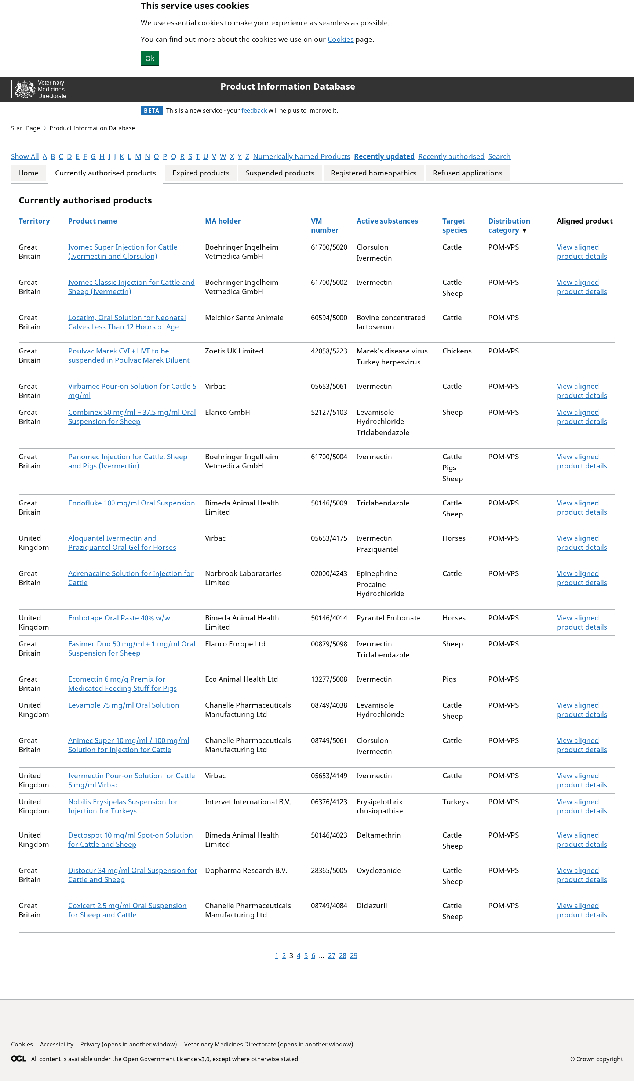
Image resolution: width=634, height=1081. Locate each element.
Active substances (387, 221)
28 (342, 955)
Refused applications (467, 173)
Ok (149, 58)
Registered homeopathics (373, 173)
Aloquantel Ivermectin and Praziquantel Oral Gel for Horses (122, 542)
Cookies (341, 39)
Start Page (25, 128)
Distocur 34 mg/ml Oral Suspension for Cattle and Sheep (132, 875)
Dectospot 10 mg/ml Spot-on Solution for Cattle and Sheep (130, 839)
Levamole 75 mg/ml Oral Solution (123, 705)
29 (353, 955)
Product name (92, 221)
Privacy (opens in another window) (128, 1044)
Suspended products (280, 173)
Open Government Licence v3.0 (166, 1059)
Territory (34, 221)
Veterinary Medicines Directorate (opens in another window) (268, 1044)
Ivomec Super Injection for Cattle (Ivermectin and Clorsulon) (123, 251)
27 (331, 955)
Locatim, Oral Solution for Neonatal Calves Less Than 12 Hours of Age (127, 322)
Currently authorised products (105, 173)
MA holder (223, 221)
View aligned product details (582, 251)
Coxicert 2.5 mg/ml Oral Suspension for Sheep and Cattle (127, 910)
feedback (254, 110)
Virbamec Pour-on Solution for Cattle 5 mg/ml (132, 390)
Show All (25, 156)
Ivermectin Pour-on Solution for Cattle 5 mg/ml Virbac (131, 780)
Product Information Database (288, 86)
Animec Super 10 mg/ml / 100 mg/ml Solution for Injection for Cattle (128, 745)
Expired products (200, 173)
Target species (454, 225)
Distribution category (509, 225)
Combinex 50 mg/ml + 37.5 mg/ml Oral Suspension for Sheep (132, 416)
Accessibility (56, 1044)
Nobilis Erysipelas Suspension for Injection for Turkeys (123, 806)
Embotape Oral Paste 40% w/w (119, 618)
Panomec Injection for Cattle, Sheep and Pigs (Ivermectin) (127, 461)
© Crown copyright (596, 1059)
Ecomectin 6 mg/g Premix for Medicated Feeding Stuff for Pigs (122, 683)
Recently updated (384, 156)
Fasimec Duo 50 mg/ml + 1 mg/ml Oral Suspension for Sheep (132, 648)
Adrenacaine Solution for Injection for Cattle (131, 578)
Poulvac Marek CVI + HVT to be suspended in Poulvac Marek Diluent (129, 355)
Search (499, 156)
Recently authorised (451, 156)
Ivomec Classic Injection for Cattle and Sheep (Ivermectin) (131, 286)
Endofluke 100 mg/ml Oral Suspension (131, 503)
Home (28, 173)
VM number (325, 225)
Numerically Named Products (301, 156)
